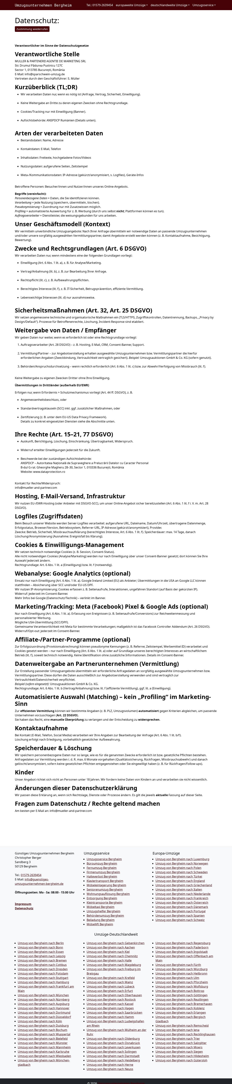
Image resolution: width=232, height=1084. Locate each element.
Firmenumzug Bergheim (103, 872)
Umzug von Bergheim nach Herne (110, 1065)
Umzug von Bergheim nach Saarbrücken (114, 1013)
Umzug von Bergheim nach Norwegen (182, 863)
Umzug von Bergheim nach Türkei (179, 876)
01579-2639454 (31, 875)
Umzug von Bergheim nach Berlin (41, 943)
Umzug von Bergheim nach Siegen (179, 1052)
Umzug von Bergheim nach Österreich (182, 903)
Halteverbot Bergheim (102, 876)
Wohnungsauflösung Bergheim (108, 894)
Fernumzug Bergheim (102, 868)
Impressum (23, 904)
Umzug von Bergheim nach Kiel (108, 952)
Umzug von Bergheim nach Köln (40, 1021)
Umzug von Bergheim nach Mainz (110, 982)
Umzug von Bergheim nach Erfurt (110, 991)
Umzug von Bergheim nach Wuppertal (44, 1034)
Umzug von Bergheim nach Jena (177, 1030)
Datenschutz (24, 908)
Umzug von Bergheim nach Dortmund (44, 1013)
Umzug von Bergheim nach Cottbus (42, 965)
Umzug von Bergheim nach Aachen (111, 947)
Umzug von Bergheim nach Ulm (177, 978)
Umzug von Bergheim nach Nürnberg (43, 999)
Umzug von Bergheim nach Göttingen (182, 995)
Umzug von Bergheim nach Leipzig (41, 956)
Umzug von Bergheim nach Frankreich (182, 898)
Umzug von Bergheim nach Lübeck (110, 986)
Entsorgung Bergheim (102, 898)
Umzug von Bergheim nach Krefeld (111, 978)
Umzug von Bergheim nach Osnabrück (113, 1043)
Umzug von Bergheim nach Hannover (43, 1008)
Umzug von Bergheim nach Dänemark (182, 907)
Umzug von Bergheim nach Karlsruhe (43, 1052)
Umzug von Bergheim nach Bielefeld (43, 1039)
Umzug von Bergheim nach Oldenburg (113, 1039)
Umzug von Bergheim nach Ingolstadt (182, 952)
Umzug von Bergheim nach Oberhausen (114, 995)
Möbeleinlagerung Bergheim (106, 885)
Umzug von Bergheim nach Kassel (110, 1004)
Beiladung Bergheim (101, 920)
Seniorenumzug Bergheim (105, 889)
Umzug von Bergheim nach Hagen (110, 1008)
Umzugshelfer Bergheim (103, 911)
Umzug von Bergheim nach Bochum (42, 1030)
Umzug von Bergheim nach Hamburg (43, 982)
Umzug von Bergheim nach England (180, 881)
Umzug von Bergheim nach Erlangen (181, 1013)
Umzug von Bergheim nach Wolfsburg (182, 986)
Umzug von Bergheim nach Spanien (180, 916)
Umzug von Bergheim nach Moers (179, 1047)
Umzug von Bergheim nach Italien (179, 889)
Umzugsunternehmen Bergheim (43, 5)
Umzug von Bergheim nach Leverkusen (113, 1047)
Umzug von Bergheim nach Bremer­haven (184, 1004)
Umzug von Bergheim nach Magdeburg (114, 965)
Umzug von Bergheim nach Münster (43, 1043)
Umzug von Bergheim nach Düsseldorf (44, 1017)
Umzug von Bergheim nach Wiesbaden (44, 1056)
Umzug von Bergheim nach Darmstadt (113, 1056)
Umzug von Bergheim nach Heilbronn (181, 973)
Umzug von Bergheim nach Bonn (40, 947)
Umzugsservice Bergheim (104, 859)
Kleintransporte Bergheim (104, 903)
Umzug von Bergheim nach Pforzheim (182, 982)
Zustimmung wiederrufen (32, 29)
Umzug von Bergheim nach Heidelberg (113, 1060)
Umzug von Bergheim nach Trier (178, 1039)
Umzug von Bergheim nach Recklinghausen (185, 1034)
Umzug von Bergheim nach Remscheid (182, 1026)
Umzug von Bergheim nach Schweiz (180, 920)
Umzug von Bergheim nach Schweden (182, 872)
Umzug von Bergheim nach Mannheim (44, 1047)
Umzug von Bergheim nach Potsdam (43, 973)
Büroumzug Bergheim (102, 863)
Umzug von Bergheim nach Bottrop (180, 991)
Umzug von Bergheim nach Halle (109, 960)
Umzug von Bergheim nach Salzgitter (181, 1043)
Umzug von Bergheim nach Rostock (111, 999)
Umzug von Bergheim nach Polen (178, 868)
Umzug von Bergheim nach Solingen (112, 1052)
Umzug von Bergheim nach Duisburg (43, 1026)
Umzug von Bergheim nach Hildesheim (182, 1056)
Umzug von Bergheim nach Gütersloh (181, 1060)
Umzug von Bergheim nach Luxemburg (182, 859)
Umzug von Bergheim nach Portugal (181, 911)
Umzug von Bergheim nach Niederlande (183, 894)
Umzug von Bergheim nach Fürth (178, 965)
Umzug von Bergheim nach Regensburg (183, 943)
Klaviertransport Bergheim (105, 881)
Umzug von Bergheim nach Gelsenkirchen (115, 943)
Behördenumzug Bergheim (105, 916)
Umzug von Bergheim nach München (43, 995)
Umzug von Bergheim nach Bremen (42, 960)
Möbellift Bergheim (100, 924)
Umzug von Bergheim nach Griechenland (184, 885)
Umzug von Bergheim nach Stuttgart (43, 978)
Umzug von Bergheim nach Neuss (110, 1069)
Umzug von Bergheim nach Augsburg (43, 1004)
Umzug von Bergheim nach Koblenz (180, 1008)
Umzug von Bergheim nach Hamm (110, 1017)
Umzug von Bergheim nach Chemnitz (112, 956)
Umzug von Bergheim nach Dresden (43, 969)
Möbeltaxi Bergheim (100, 907)
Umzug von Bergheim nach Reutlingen (182, 999)
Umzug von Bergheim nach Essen (41, 952)
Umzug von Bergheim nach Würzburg (182, 969)
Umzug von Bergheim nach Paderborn (182, 947)
